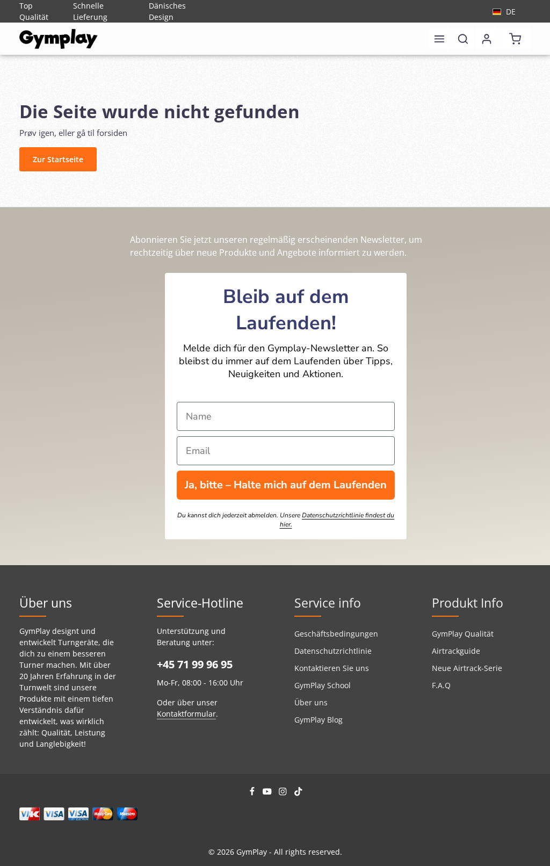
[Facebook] (253, 793)
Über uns (311, 702)
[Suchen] (463, 38)
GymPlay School (322, 685)
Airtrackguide (456, 651)
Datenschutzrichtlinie (333, 651)
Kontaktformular (186, 714)
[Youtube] (268, 793)
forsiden (112, 132)
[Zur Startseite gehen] (58, 38)
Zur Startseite (58, 159)
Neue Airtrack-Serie (467, 668)
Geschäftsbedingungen (336, 634)
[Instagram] (284, 793)
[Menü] (439, 38)
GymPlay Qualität (463, 634)
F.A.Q (441, 685)
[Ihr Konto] (486, 38)
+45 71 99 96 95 (195, 664)
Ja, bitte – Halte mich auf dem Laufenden (286, 485)
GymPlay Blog (318, 720)
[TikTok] (298, 793)
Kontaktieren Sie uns (331, 668)
